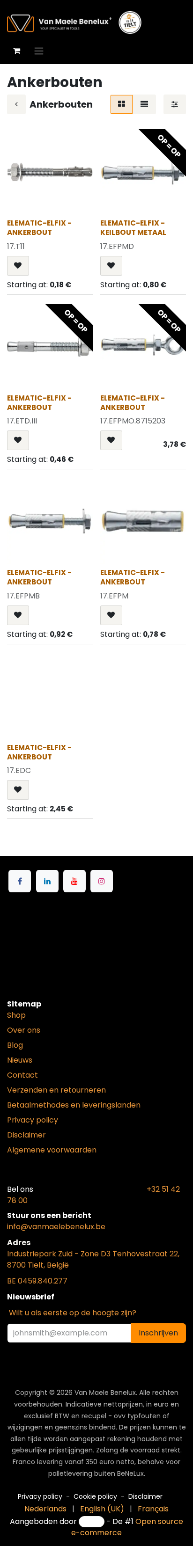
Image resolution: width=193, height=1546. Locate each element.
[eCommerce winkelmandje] (16, 50)
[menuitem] (45, 1509)
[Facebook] (19, 881)
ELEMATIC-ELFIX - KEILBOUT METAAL (133, 227)
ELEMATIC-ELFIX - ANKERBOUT (39, 227)
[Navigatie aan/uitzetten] (39, 50)
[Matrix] (121, 104)
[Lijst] (144, 104)
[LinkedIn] (47, 881)
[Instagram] (101, 881)
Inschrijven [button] (158, 1332)
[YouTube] (74, 881)
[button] (18, 266)
